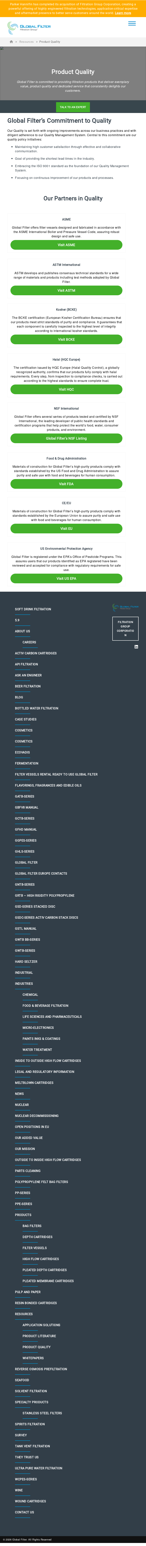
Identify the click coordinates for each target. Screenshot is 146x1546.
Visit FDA (66, 484)
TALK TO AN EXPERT (73, 107)
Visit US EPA (66, 578)
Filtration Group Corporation (125, 629)
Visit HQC (66, 389)
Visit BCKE (66, 339)
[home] (29, 28)
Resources (26, 41)
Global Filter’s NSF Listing (66, 438)
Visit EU (66, 529)
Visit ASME (66, 245)
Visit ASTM (66, 290)
